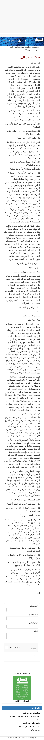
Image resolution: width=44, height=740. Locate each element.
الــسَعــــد (37, 720)
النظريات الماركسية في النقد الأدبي (28, 726)
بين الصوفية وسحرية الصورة (31, 713)
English (12, 40)
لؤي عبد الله (35, 63)
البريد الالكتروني (32, 614)
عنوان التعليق (33, 623)
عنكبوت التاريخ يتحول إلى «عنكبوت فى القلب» (25, 716)
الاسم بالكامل (33, 606)
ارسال (34, 655)
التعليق (36, 631)
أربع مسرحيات (35, 730)
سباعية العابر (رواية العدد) (31, 723)
